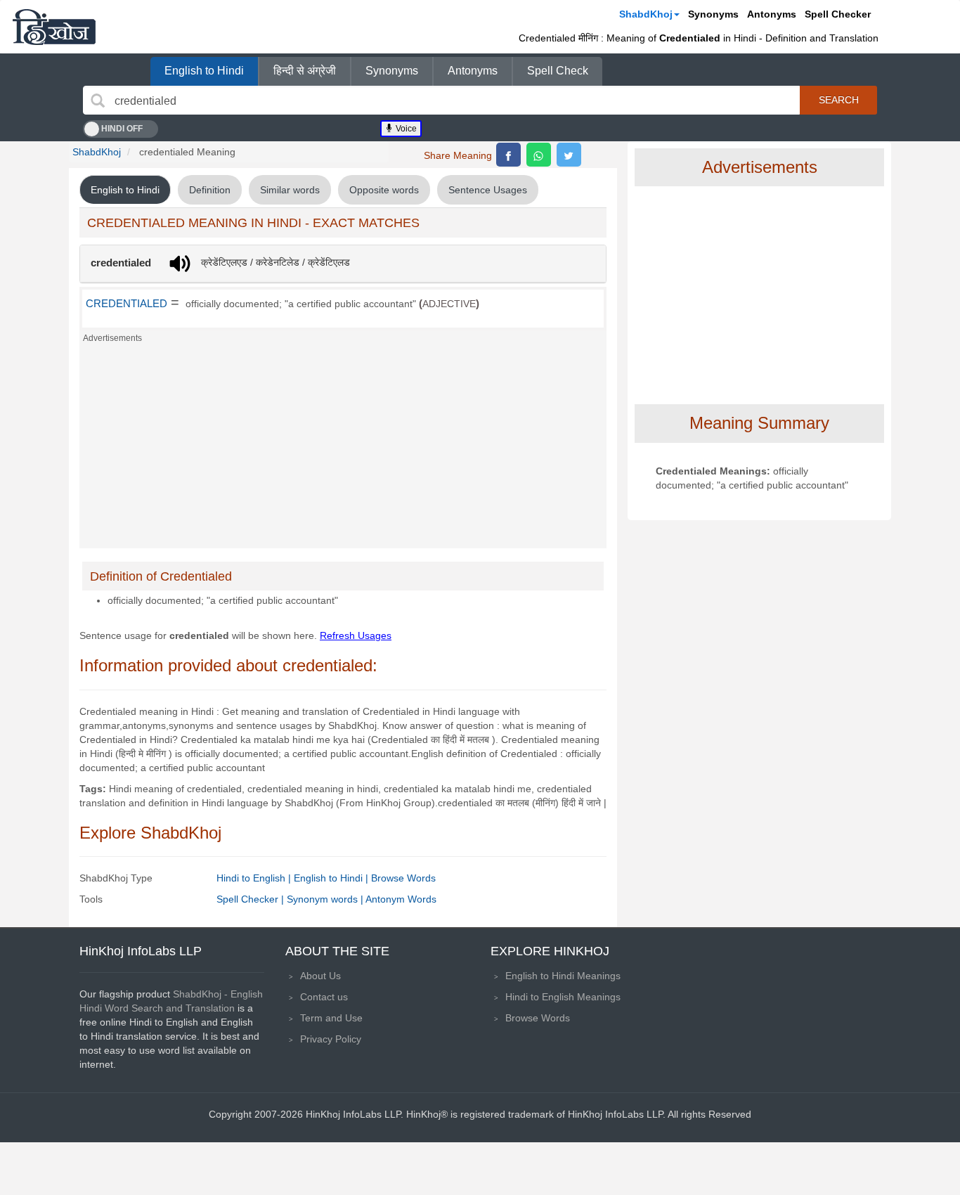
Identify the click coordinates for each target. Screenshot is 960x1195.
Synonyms (713, 14)
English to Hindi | (332, 878)
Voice (405, 129)
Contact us (324, 996)
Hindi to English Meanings (563, 996)
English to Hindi (204, 70)
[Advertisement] (343, 449)
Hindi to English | (255, 878)
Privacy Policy (330, 1039)
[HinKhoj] (54, 26)
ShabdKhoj (646, 14)
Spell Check (557, 70)
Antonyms (771, 14)
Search (839, 99)
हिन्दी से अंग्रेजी (304, 70)
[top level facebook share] (508, 155)
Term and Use (331, 1017)
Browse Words (403, 878)
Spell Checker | (251, 899)
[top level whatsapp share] (538, 155)
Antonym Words (400, 899)
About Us (320, 975)
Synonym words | (326, 899)
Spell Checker (838, 14)
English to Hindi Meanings (563, 975)
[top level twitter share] (569, 155)
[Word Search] (98, 100)
